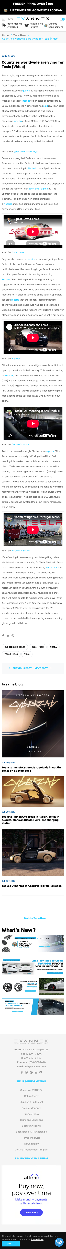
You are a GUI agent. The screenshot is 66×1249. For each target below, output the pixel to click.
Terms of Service (31, 1137)
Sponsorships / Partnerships (31, 1131)
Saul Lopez (18, 252)
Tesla (53, 647)
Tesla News (20, 35)
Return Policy (31, 1096)
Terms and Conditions (31, 1120)
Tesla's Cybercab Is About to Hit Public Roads (32, 885)
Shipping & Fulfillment (31, 1102)
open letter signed (38, 188)
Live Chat (59, 1242)
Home (5, 35)
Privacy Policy (31, 1114)
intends (26, 100)
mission (18, 121)
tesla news (11, 654)
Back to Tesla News (35, 918)
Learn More (37, 1239)
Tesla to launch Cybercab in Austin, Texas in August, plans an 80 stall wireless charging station (30, 820)
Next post (41, 668)
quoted (26, 90)
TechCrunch (52, 567)
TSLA (27, 654)
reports (15, 299)
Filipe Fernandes (21, 550)
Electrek (32, 168)
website (8, 204)
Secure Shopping (31, 1125)
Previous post (22, 668)
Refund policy (31, 1143)
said (45, 105)
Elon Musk (38, 647)
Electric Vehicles (15, 647)
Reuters (6, 279)
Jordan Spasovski (21, 444)
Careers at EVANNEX (31, 1090)
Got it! (10, 1244)
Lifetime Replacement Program (31, 1149)
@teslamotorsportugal (26, 151)
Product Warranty (31, 1108)
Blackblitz (17, 358)
